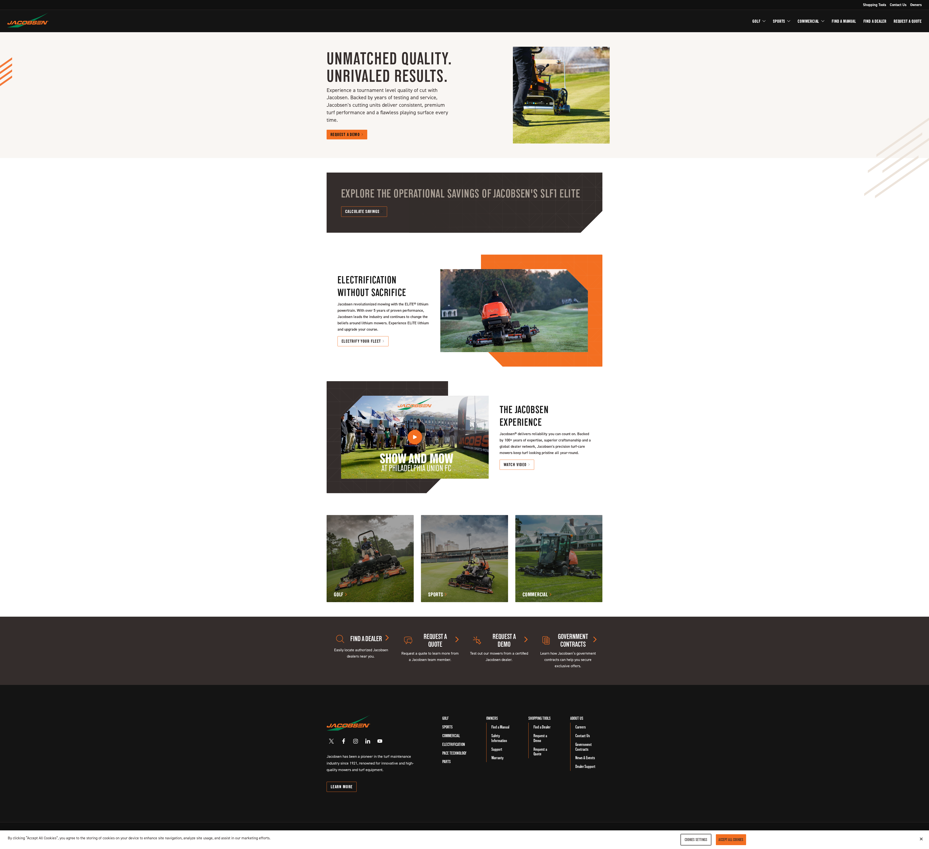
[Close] (921, 839)
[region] (464, 839)
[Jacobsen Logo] (348, 722)
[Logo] (27, 20)
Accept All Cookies (731, 840)
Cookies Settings (696, 840)
